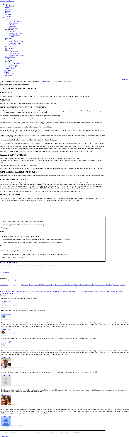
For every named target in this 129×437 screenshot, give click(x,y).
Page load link (4, 436)
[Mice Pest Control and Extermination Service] (79, 285)
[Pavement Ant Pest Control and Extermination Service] (100, 285)
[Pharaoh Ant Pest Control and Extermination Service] (90, 285)
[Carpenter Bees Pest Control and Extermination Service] (63, 285)
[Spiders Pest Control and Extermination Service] (18, 285)
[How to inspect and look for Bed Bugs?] (47, 285)
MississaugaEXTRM (48, 81)
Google (12, 275)
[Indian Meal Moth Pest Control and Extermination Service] (33, 291)
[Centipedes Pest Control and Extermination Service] (90, 291)
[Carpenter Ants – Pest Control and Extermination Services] (11, 285)
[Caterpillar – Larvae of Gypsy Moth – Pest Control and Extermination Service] (31, 285)
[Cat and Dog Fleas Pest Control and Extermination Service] (101, 291)
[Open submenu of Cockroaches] (14, 40)
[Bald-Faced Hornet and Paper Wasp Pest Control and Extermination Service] (50, 291)
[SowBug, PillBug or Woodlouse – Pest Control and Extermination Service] (114, 291)
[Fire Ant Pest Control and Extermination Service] (108, 285)
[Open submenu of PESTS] (6, 18)
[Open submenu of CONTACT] (9, 72)
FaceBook (20, 275)
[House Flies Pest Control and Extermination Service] (78, 291)
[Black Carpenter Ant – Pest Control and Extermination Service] (118, 285)
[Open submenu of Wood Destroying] (16, 62)
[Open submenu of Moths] (10, 50)
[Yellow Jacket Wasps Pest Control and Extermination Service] (68, 291)
